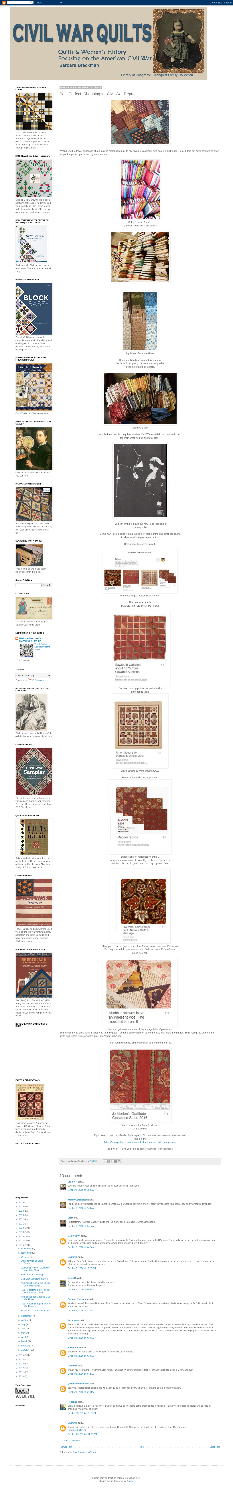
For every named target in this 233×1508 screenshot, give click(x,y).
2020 (21, 1228)
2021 (21, 1224)
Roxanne (72, 1402)
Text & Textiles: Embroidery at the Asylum (42, 647)
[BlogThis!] (108, 1161)
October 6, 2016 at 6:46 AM (81, 1289)
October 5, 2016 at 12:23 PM (82, 1268)
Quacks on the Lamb (78, 1383)
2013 (21, 1363)
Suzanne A (73, 1320)
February (26, 1345)
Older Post (215, 1447)
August (25, 1320)
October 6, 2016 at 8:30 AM (81, 1338)
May (23, 1333)
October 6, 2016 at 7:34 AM (81, 1310)
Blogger (130, 1481)
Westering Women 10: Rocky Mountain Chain (35, 1269)
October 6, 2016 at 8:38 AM (81, 1356)
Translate (39, 680)
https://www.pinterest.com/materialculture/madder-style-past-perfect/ (140, 1142)
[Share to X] (112, 1161)
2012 (21, 1368)
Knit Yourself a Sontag (32, 1274)
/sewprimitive (75, 1347)
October (25, 1257)
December (26, 1248)
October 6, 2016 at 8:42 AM (81, 1374)
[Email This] (105, 1161)
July (23, 1324)
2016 (21, 1245)
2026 (21, 1202)
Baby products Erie (77, 1430)
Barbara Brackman (78, 1299)
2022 (21, 1219)
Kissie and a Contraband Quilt (36, 1310)
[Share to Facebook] (115, 1161)
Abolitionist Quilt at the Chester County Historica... (36, 1284)
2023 (21, 1215)
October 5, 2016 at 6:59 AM (81, 1190)
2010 (21, 1376)
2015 (21, 1355)
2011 (21, 1372)
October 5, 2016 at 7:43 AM (81, 1208)
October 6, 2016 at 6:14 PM (81, 1392)
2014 (21, 1359)
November (26, 1253)
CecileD (72, 1278)
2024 (21, 1211)
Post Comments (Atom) (84, 1452)
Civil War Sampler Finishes (34, 1279)
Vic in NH (72, 1182)
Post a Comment (72, 1440)
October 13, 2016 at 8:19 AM (82, 1413)
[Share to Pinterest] (119, 1161)
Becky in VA (74, 1236)
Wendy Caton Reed (78, 1200)
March (24, 1341)
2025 (21, 1206)
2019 (21, 1232)
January (25, 1350)
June (24, 1328)
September (27, 1316)
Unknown (72, 1257)
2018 (21, 1236)
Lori (70, 1218)
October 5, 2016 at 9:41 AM (81, 1226)
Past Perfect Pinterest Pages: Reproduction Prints (35, 1291)
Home (141, 1447)
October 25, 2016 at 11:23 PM (82, 1434)
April (23, 1337)
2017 (21, 1240)
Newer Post (66, 1447)
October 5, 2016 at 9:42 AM (81, 1247)
